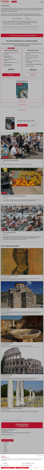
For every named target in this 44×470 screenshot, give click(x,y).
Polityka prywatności (40, 455)
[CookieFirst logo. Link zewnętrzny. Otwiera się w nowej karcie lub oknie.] (3, 456)
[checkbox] (2, 463)
